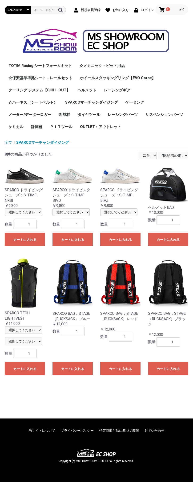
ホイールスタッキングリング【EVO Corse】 (118, 78)
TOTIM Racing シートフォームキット (40, 65)
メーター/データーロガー (29, 114)
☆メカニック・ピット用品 (102, 65)
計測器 (36, 126)
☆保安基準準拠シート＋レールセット (40, 78)
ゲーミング (134, 102)
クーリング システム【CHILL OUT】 (39, 90)
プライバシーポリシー (77, 430)
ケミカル (16, 126)
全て (8, 142)
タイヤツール (89, 114)
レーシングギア (117, 90)
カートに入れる (24, 239)
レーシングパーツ (123, 114)
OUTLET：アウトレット (100, 126)
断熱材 (64, 114)
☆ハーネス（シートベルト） (32, 102)
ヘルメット (87, 90)
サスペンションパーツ (164, 114)
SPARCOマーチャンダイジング (91, 102)
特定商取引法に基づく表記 (119, 430)
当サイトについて (42, 430)
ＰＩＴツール (61, 126)
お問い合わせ (154, 430)
